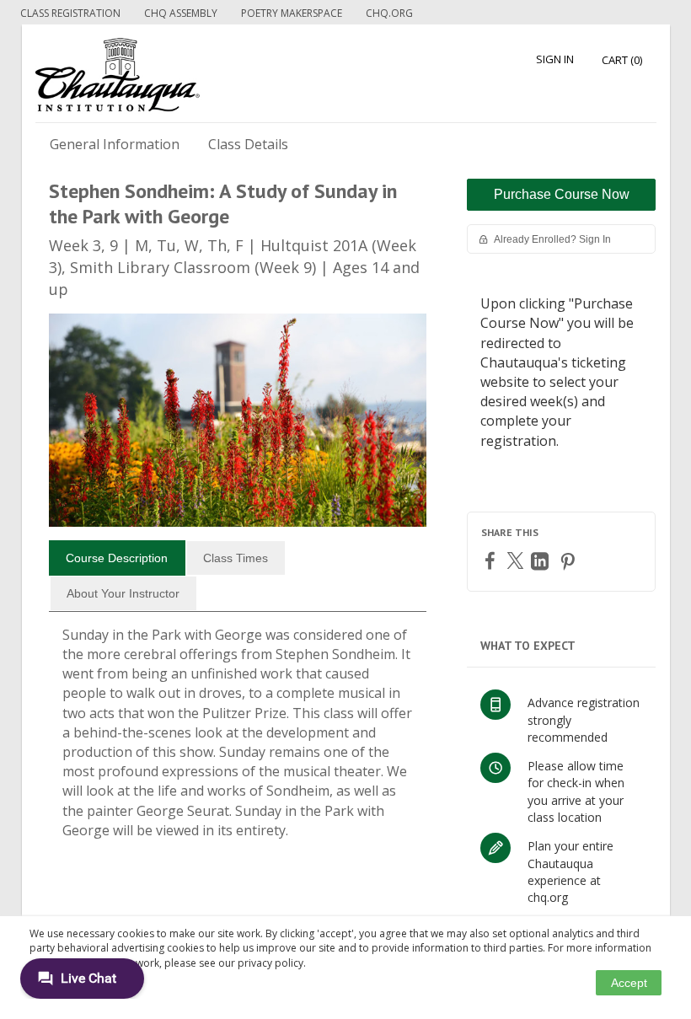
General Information (114, 144)
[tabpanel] (238, 739)
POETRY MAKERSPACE (291, 13)
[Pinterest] (570, 561)
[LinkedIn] (542, 561)
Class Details (248, 144)
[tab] (117, 558)
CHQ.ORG (389, 13)
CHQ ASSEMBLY (180, 13)
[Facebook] (492, 560)
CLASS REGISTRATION (70, 13)
